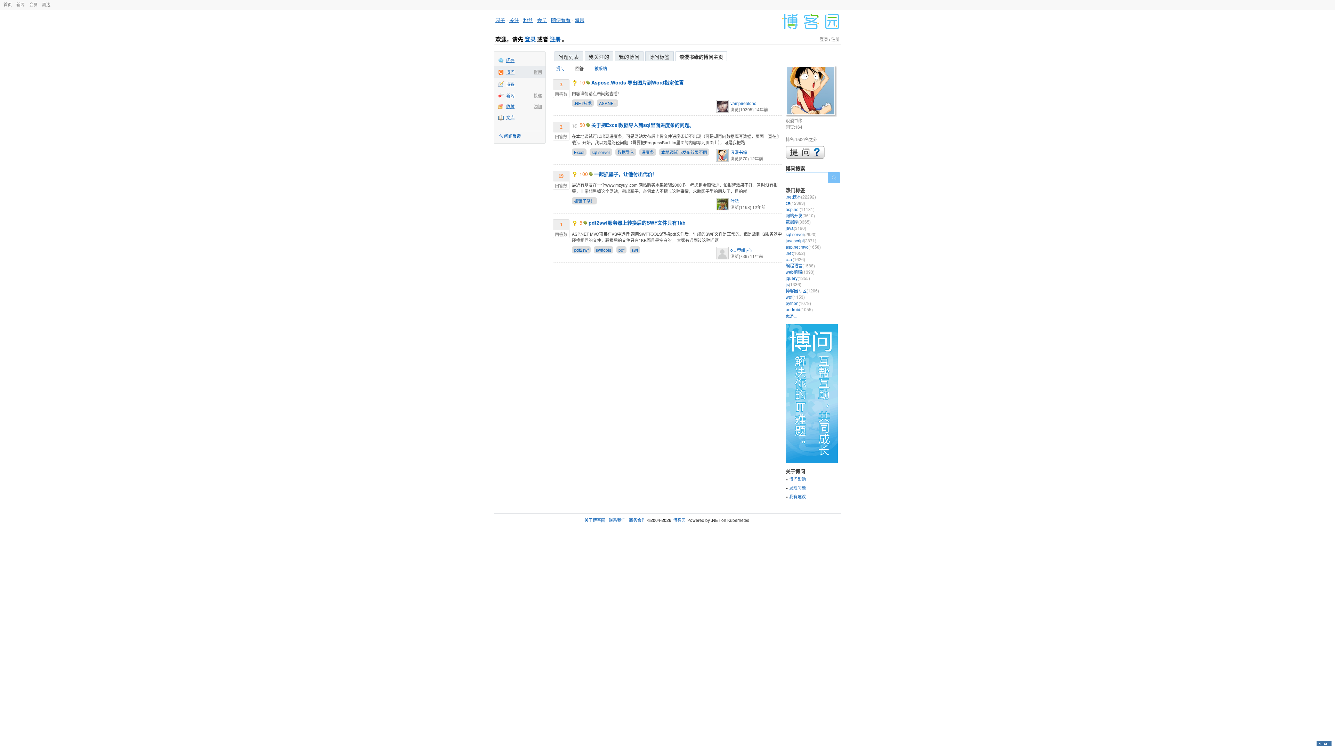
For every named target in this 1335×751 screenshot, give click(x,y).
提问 (538, 72)
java (796, 228)
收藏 (510, 106)
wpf (795, 297)
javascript (801, 240)
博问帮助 (797, 479)
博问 (510, 72)
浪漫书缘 (738, 152)
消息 (579, 19)
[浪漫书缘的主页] (812, 92)
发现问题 (797, 488)
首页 (7, 4)
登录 (530, 39)
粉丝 (528, 19)
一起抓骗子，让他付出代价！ (625, 173)
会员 (33, 4)
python (798, 303)
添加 (538, 106)
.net (795, 253)
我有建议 (797, 496)
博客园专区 (802, 290)
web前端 (800, 272)
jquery (798, 278)
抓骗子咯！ (584, 201)
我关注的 (599, 56)
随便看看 (561, 19)
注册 (555, 39)
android (799, 309)
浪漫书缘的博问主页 (701, 56)
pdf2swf (581, 250)
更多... (791, 315)
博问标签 (659, 56)
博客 (510, 84)
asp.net (800, 209)
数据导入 (625, 152)
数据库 (798, 222)
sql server (601, 152)
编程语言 (800, 265)
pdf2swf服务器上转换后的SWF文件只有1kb (637, 222)
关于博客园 (594, 520)
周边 (46, 4)
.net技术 (801, 197)
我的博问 (629, 56)
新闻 (20, 4)
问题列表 (568, 56)
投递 (538, 95)
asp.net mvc (803, 247)
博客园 (679, 520)
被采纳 (600, 68)
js (793, 284)
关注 (514, 19)
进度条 (647, 152)
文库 (510, 117)
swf (635, 250)
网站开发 (800, 215)
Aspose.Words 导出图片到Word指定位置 (637, 82)
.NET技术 (583, 103)
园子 (500, 19)
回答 (579, 68)
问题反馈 (512, 136)
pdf (621, 250)
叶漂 (734, 201)
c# (795, 203)
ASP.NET (607, 103)
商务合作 (637, 520)
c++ (795, 259)
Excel (579, 152)
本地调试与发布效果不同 (684, 152)
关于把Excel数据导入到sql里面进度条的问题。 (642, 124)
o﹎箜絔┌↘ (741, 250)
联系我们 (617, 520)
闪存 (510, 60)
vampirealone (743, 103)
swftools (603, 250)
